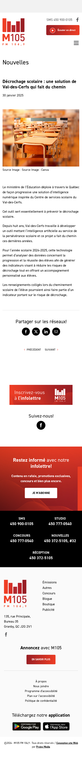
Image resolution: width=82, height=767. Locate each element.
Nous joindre (41, 686)
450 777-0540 (60, 523)
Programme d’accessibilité (41, 691)
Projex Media (43, 746)
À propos (41, 681)
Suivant (50, 349)
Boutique (48, 604)
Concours (48, 593)
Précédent (34, 349)
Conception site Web (67, 743)
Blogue (47, 598)
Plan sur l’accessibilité (41, 696)
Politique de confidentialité (41, 701)
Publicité (48, 609)
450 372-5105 (41, 557)
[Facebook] (41, 425)
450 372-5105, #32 (60, 540)
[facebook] (6, 634)
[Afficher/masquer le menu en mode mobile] (76, 43)
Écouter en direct (66, 30)
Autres (47, 588)
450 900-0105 (21, 523)
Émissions (49, 582)
